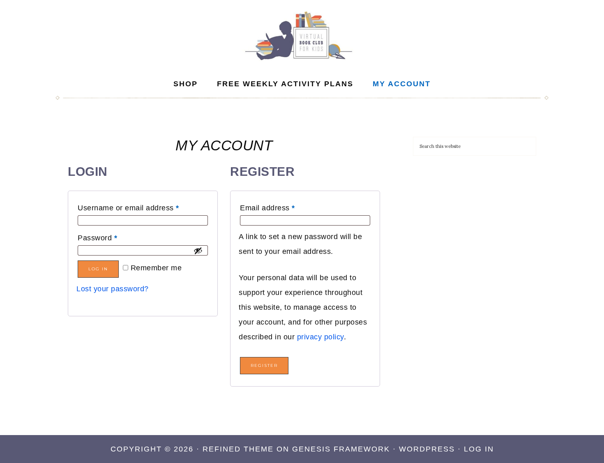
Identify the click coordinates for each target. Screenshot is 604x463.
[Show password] (198, 250)
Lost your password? (112, 289)
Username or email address (128, 208)
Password (97, 238)
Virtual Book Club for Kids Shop (302, 36)
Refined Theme (238, 449)
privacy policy (320, 337)
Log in (98, 269)
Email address (267, 208)
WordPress (427, 449)
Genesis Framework (341, 449)
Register (264, 365)
